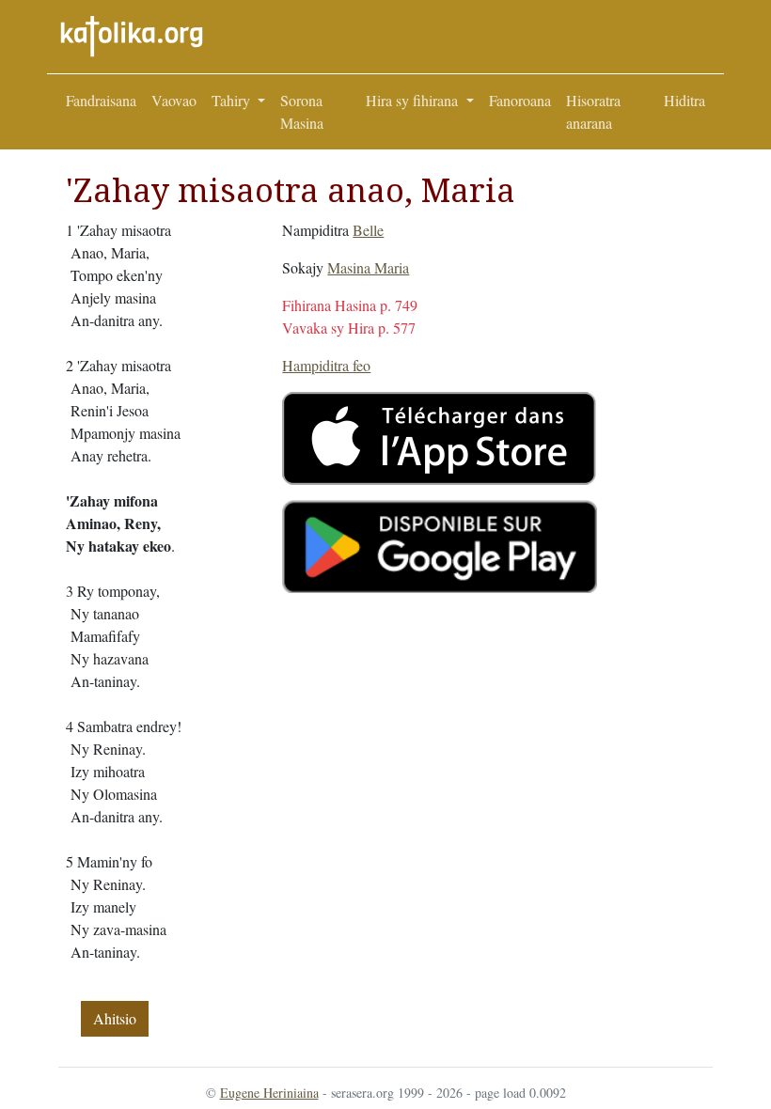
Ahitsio (114, 1018)
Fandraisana (101, 100)
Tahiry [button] (233, 100)
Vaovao (174, 100)
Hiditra (684, 100)
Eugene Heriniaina (269, 1092)
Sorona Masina (301, 111)
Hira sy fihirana (414, 100)
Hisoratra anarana (593, 111)
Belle (368, 230)
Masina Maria (368, 267)
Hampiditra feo (326, 365)
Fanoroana (520, 100)
